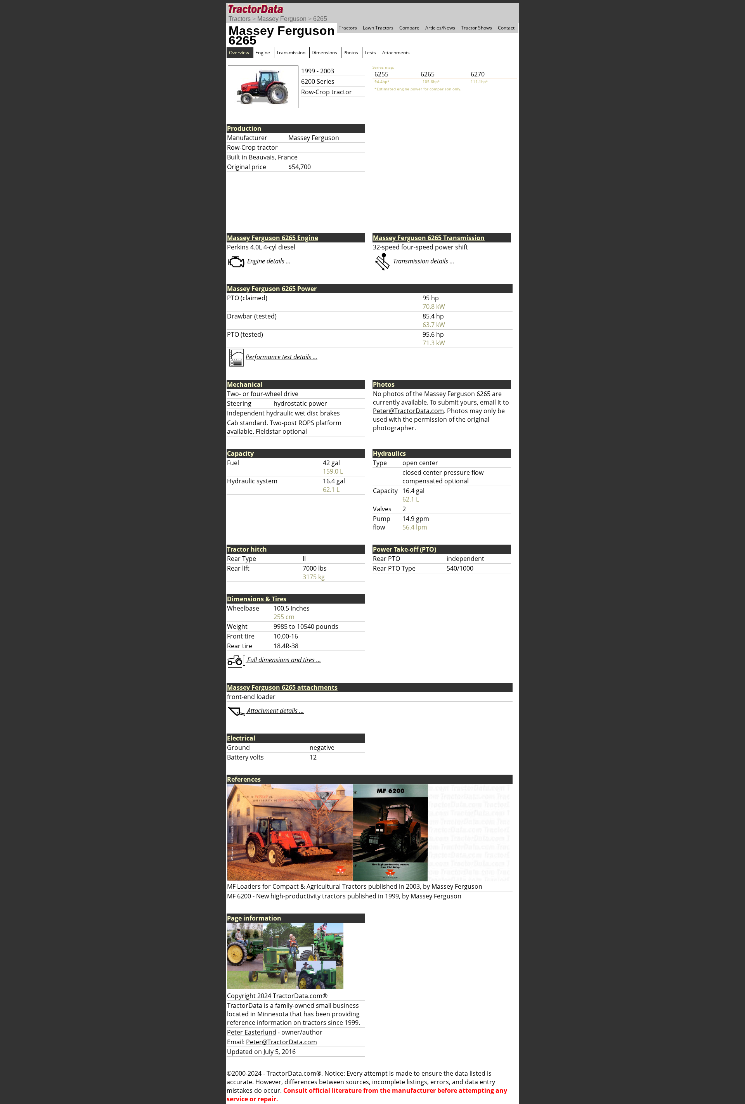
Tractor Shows (476, 27)
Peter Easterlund (251, 1032)
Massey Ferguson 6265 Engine (272, 238)
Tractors (240, 19)
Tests (370, 52)
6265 (320, 19)
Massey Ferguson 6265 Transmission (429, 238)
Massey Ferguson (282, 19)
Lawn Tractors (378, 27)
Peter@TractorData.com (408, 411)
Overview (239, 52)
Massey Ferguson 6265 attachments (282, 687)
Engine (262, 52)
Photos (350, 52)
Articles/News (440, 27)
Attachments (396, 52)
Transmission (290, 52)
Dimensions (324, 52)
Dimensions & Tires (256, 599)
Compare (409, 27)
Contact (506, 27)
